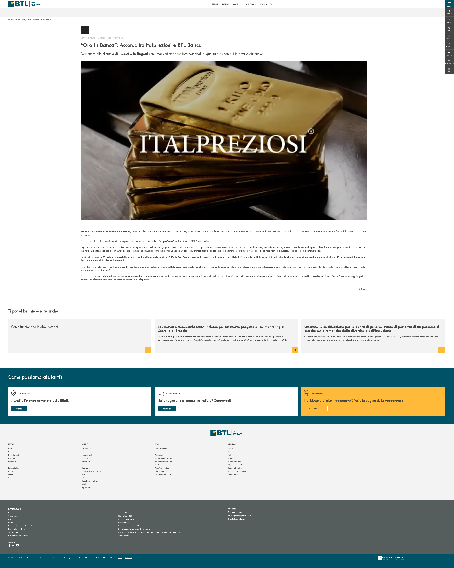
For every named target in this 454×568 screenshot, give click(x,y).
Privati (11, 444)
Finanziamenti (13, 455)
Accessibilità (123, 512)
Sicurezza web (13, 532)
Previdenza (12, 461)
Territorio (231, 458)
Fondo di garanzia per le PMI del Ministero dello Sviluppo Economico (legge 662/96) (149, 532)
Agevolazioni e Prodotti (163, 458)
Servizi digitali (87, 448)
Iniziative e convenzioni (163, 461)
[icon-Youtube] (18, 545)
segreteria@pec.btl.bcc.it (242, 515)
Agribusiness (86, 487)
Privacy (11, 519)
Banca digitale (13, 468)
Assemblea (159, 455)
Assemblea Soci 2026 (163, 474)
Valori (230, 455)
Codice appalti (123, 535)
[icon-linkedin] (13, 545)
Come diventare (161, 448)
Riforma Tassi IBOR (125, 516)
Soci (157, 444)
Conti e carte (86, 451)
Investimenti (12, 458)
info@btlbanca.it (240, 519)
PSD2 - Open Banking (126, 519)
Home (23, 19)
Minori (10, 474)
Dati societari (13, 512)
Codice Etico (233, 474)
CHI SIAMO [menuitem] (251, 4)
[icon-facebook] (9, 545)
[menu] (242, 4)
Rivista (157, 464)
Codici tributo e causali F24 (128, 525)
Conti (10, 448)
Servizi (10, 471)
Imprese (85, 444)
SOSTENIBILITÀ (266, 4)
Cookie (10, 522)
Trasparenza (12, 516)
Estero (84, 477)
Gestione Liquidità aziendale (92, 471)
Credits (120, 558)
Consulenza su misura (90, 481)
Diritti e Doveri (160, 451)
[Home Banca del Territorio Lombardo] (24, 4)
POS (83, 474)
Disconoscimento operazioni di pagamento (134, 529)
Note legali (128, 558)
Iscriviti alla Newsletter (25, 529)
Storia (230, 448)
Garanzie (85, 458)
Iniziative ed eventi (235, 461)
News (29, 19)
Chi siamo (232, 444)
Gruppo (231, 451)
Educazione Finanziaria (237, 471)
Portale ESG (86, 484)
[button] (449, 4)
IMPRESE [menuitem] (226, 4)
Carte (10, 451)
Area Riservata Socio (162, 468)
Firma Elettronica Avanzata (18, 535)
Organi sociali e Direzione (238, 464)
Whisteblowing (123, 522)
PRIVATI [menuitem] (215, 4)
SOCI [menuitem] (235, 4)
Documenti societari (235, 468)
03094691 (240, 512)
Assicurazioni (13, 464)
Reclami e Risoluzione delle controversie (22, 525)
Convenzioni (13, 477)
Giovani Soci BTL (161, 471)
